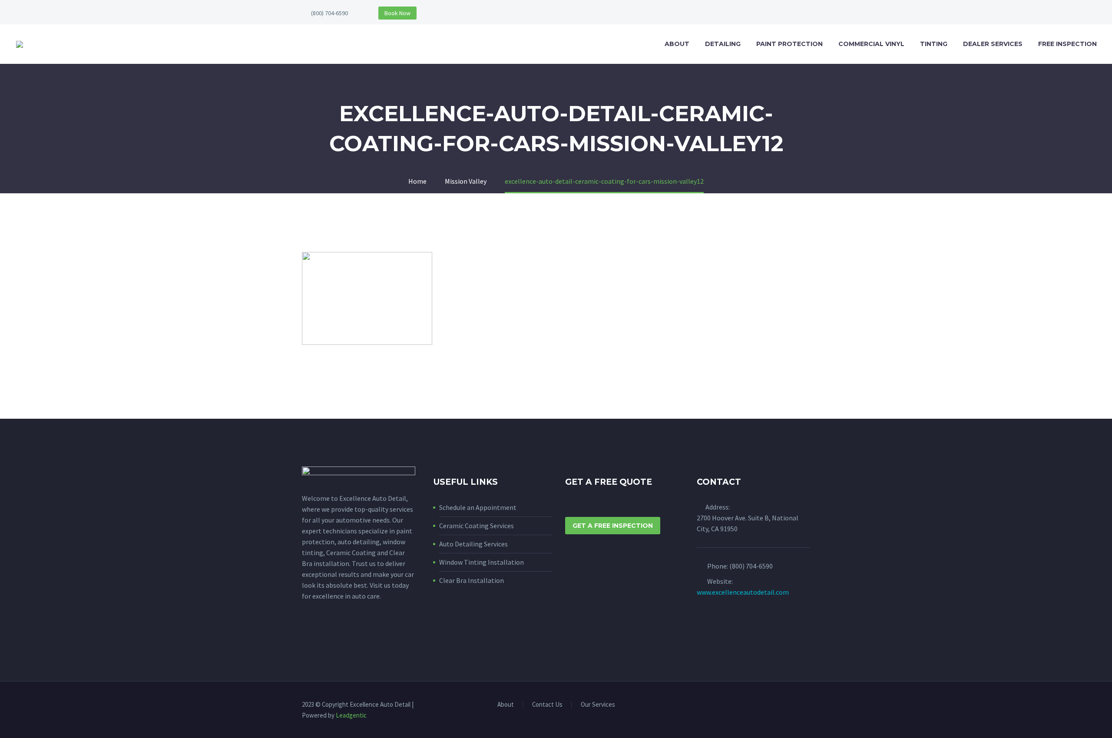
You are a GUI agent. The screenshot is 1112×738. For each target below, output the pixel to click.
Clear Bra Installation (471, 580)
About (677, 44)
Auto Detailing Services (473, 543)
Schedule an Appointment (477, 507)
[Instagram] (807, 705)
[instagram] (323, 635)
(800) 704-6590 (329, 13)
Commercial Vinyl (871, 44)
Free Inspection (1067, 44)
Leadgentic (351, 715)
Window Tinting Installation (481, 562)
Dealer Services (993, 44)
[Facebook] (796, 705)
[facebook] (307, 635)
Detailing (723, 44)
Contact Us (547, 705)
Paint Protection (789, 44)
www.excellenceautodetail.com (743, 592)
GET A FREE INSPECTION (613, 526)
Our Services (598, 705)
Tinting (933, 44)
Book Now (397, 13)
